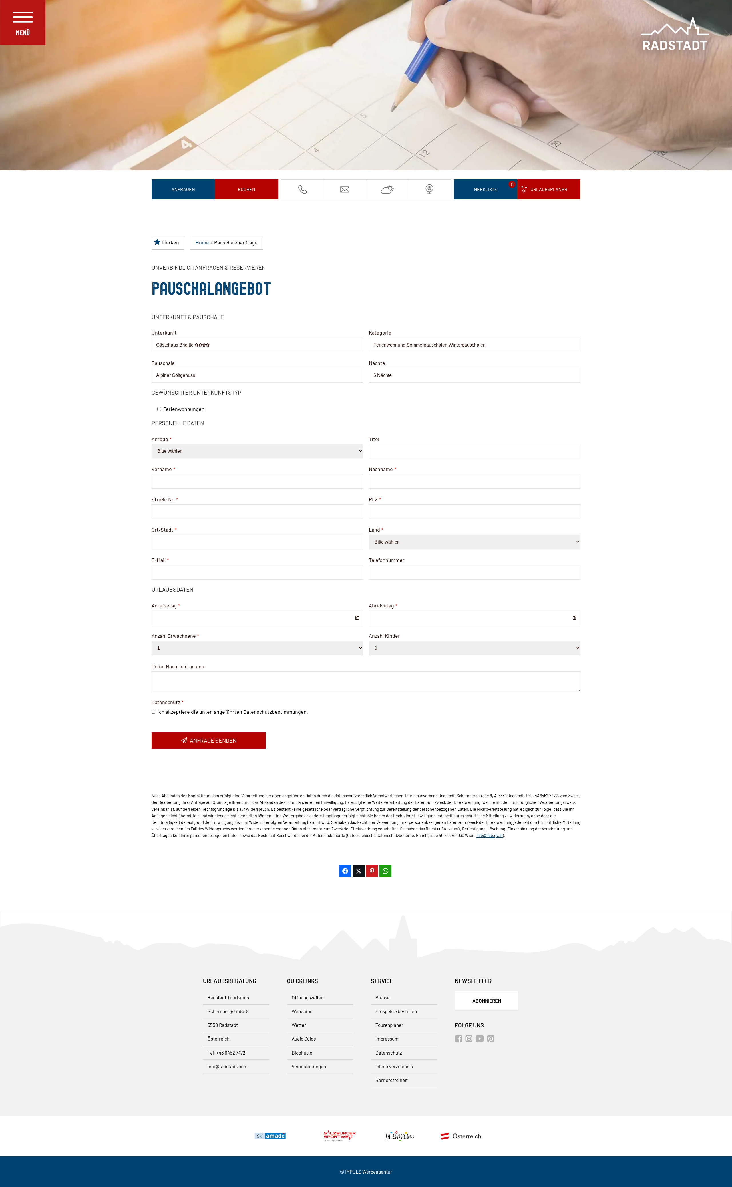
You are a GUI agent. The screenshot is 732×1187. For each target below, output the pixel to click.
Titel (374, 439)
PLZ (375, 499)
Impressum (387, 1038)
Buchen (246, 189)
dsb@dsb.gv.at (489, 835)
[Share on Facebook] (345, 871)
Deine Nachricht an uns (178, 666)
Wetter (299, 1025)
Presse (382, 997)
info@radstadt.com (228, 1066)
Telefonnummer (387, 560)
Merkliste (485, 189)
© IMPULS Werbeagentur (366, 1171)
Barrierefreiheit (391, 1080)
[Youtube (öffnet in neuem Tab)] (481, 1040)
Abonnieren (486, 1000)
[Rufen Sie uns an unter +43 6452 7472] (302, 189)
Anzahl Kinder (384, 636)
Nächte (377, 363)
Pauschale (163, 363)
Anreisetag (166, 605)
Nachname (382, 469)
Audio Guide (304, 1038)
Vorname (163, 469)
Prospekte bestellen (396, 1011)
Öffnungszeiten (308, 997)
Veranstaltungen (309, 1066)
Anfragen (183, 189)
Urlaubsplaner (548, 189)
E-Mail (160, 560)
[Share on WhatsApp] (385, 871)
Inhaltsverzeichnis (394, 1066)
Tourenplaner (389, 1025)
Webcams (302, 1011)
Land (376, 529)
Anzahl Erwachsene (175, 636)
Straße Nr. (165, 499)
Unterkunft (164, 332)
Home (202, 242)
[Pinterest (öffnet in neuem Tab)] (492, 1040)
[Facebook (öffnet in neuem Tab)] (459, 1040)
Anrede (161, 439)
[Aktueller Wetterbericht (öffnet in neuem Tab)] (387, 189)
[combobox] (257, 618)
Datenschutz (167, 702)
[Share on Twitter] (359, 871)
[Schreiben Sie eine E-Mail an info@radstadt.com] (345, 189)
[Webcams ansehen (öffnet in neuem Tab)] (430, 189)
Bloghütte (302, 1052)
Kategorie (380, 332)
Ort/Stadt (164, 529)
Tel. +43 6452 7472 (226, 1052)
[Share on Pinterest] (372, 871)
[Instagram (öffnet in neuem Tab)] (470, 1040)
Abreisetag (383, 605)
